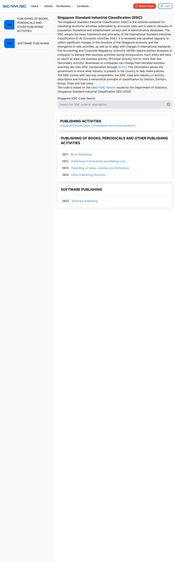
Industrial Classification (75, 125)
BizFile (122, 67)
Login (167, 6)
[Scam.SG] (14, 6)
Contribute (83, 6)
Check (34, 6)
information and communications (114, 125)
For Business (63, 6)
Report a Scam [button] (146, 6)
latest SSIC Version (103, 87)
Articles (48, 6)
